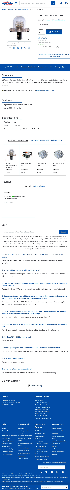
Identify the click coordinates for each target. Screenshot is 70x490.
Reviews (41, 67)
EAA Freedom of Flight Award (24, 439)
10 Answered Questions (58, 20)
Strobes (25, 9)
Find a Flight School (40, 446)
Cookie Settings (33, 474)
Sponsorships (22, 456)
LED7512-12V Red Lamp (42, 164)
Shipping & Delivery (7, 451)
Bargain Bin (55, 433)
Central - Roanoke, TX (41, 405)
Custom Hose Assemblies (59, 441)
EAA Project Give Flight (41, 444)
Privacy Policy (36, 475)
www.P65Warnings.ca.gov (45, 90)
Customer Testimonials (25, 435)
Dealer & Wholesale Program (7, 432)
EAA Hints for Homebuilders (39, 440)
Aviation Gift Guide (57, 428)
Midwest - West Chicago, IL (42, 407)
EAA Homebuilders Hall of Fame (25, 444)
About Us (21, 428)
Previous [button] (5, 160)
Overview (16, 67)
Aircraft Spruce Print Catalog (23, 432)
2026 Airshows (39, 431)
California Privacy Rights (8, 474)
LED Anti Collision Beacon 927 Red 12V (11, 165)
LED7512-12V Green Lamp (58, 164)
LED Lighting (18, 9)
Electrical (10, 9)
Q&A (46, 67)
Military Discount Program (42, 456)
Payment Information (8, 441)
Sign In (61, 3)
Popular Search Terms (41, 459)
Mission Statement (23, 450)
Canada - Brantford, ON (41, 416)
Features (24, 67)
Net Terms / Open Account (9, 435)
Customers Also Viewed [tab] (40, 140)
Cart (67, 3)
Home (4, 9)
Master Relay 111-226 (26, 164)
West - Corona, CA (40, 400)
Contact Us (5, 428)
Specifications (32, 67)
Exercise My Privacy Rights (21, 474)
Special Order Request (58, 451)
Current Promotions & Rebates (58, 437)
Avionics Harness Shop (58, 431)
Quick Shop (11, 173)
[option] (19, 28)
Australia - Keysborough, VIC (43, 418)
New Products (55, 449)
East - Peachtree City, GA (42, 411)
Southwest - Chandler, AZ (42, 403)
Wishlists (54, 454)
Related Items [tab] (56, 140)
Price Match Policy (7, 443)
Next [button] (64, 160)
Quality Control (6, 446)
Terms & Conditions (7, 454)
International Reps (23, 448)
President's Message (24, 453)
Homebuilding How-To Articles (41, 453)
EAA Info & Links (39, 436)
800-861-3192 (16, 403)
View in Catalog (55, 67)
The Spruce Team (23, 458)
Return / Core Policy (7, 449)
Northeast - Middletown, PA (42, 409)
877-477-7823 (11, 400)
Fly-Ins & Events (39, 449)
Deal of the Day (56, 443)
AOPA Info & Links (40, 433)
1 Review (47, 20)
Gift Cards (54, 446)
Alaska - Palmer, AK (40, 414)
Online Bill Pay (6, 438)
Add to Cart (55, 32)
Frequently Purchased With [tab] (18, 140)
